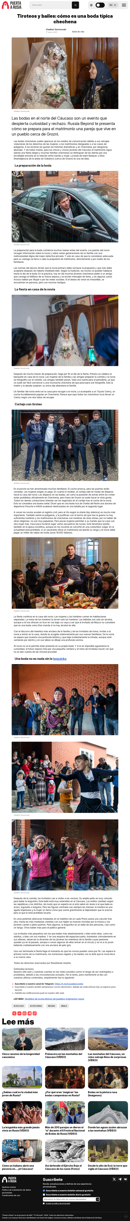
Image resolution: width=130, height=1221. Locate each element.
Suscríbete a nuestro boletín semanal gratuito (69, 1190)
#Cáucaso (19, 1006)
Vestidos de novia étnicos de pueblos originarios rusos (55, 999)
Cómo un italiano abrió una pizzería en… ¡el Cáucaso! (18, 1167)
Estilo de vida (78, 32)
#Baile (64, 1006)
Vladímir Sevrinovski (56, 29)
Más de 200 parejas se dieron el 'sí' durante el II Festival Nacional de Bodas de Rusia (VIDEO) (65, 1130)
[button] (70, 4)
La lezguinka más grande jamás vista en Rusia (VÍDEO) (21, 1129)
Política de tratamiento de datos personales (16, 1191)
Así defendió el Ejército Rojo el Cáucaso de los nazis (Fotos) (63, 1167)
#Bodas (51, 1006)
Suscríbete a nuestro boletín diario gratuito (68, 1194)
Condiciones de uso (11, 1195)
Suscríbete (53, 1179)
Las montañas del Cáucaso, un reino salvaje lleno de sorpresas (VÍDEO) (107, 1057)
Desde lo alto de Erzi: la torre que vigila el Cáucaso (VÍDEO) (107, 1167)
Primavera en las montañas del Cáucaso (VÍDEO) (63, 1055)
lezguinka (60, 659)
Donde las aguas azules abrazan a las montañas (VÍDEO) (107, 1129)
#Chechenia (36, 1006)
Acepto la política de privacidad (58, 1203)
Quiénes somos (9, 1187)
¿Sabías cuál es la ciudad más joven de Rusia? (20, 1094)
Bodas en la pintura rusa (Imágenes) (102, 1094)
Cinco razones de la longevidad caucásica (21, 1055)
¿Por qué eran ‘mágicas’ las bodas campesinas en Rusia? (62, 1094)
